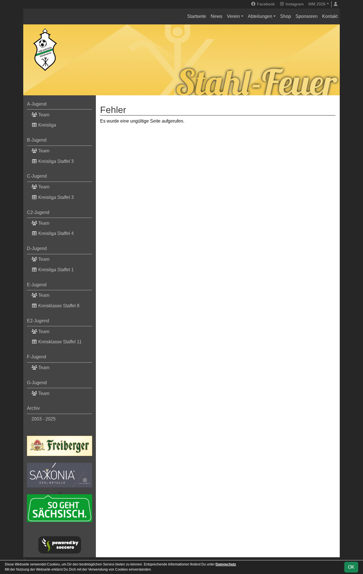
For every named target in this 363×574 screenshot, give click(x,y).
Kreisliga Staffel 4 (55, 233)
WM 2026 (317, 4)
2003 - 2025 (43, 419)
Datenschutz (226, 564)
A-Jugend (37, 104)
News (216, 16)
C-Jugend (37, 176)
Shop (285, 16)
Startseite (196, 16)
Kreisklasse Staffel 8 (58, 305)
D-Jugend (37, 248)
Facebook (265, 4)
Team (43, 114)
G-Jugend (37, 382)
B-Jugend (37, 140)
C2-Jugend (38, 212)
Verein (233, 16)
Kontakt (329, 16)
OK (351, 567)
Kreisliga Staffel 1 (55, 269)
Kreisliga (46, 125)
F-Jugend (36, 356)
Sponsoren (307, 16)
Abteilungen (260, 16)
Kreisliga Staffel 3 (55, 161)
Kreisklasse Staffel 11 (59, 341)
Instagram (294, 4)
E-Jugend (37, 284)
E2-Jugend (38, 320)
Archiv (33, 408)
